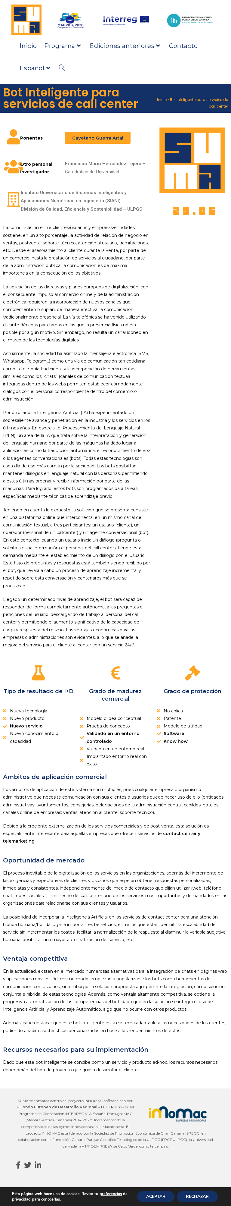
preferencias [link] (111, 1194)
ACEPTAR (155, 1196)
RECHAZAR (197, 1196)
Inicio (162, 99)
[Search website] (62, 68)
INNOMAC (94, 1100)
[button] (98, 138)
